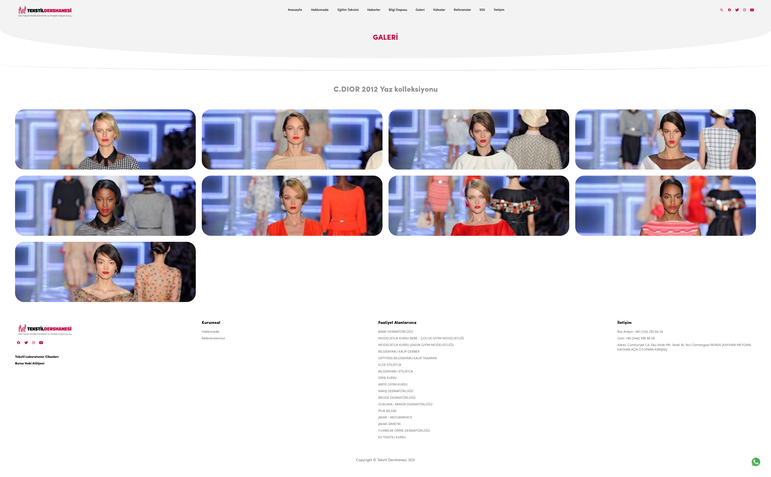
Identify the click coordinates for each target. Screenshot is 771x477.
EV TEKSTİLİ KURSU (392, 437)
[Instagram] (744, 10)
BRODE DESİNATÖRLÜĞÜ (397, 398)
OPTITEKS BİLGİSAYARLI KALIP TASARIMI (407, 358)
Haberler (373, 10)
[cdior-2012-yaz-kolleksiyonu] (105, 139)
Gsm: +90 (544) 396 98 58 (636, 338)
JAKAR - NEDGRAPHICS (395, 417)
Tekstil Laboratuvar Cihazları (37, 357)
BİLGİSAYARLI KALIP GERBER (399, 351)
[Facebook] (729, 10)
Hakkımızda (319, 10)
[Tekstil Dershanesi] (45, 10)
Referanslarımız (213, 338)
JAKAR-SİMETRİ (389, 424)
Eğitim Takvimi (348, 10)
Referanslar (462, 10)
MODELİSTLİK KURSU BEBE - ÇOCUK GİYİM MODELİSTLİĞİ (421, 338)
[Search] (722, 10)
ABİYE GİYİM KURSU (393, 384)
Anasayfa (295, 10)
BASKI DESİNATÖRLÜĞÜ (395, 332)
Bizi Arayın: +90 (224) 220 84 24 (640, 332)
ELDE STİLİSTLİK (389, 365)
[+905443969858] (756, 461)
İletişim (499, 10)
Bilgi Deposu (398, 10)
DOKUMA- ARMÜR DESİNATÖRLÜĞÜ (405, 404)
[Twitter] (737, 10)
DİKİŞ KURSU (387, 378)
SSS (482, 10)
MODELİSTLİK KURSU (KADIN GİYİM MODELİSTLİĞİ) (416, 345)
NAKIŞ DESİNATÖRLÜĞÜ (395, 391)
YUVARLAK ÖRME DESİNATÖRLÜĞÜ (404, 430)
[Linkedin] (752, 10)
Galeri (420, 10)
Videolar (439, 10)
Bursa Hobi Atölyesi (29, 363)
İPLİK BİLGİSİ (387, 411)
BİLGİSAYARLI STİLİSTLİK (395, 371)
